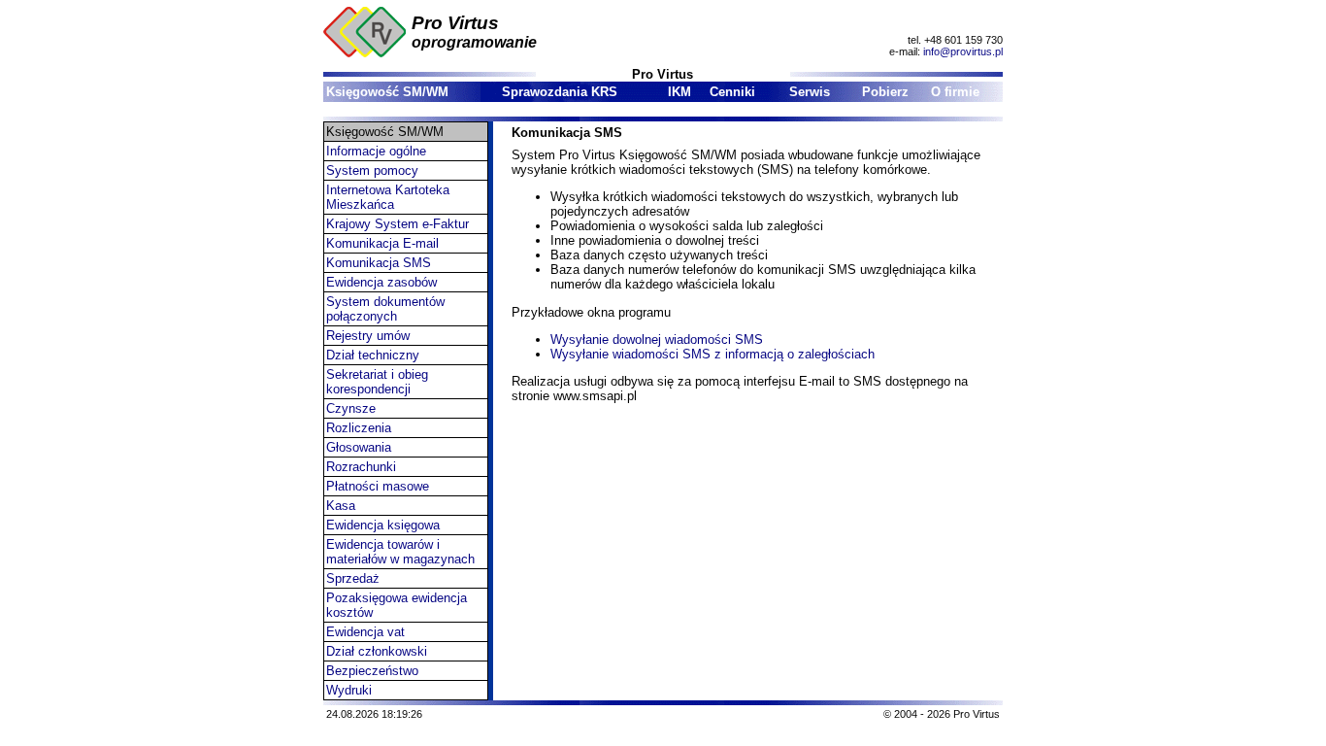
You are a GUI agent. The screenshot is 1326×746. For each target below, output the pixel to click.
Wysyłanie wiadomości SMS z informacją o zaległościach (712, 354)
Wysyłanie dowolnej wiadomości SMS (656, 339)
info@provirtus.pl (963, 51)
